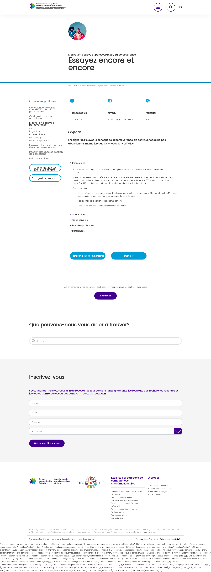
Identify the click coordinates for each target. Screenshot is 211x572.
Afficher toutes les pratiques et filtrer (45, 168)
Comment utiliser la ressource (159, 489)
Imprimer (128, 256)
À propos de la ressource (158, 486)
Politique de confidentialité (147, 539)
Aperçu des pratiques (45, 178)
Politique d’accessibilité (170, 539)
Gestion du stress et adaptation (41, 117)
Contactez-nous (154, 494)
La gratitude (35, 131)
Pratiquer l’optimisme (39, 141)
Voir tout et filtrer (117, 518)
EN (180, 7)
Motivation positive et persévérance (42, 124)
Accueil (70, 86)
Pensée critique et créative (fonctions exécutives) (45, 146)
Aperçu (32, 128)
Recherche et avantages (157, 492)
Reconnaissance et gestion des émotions (46, 153)
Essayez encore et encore (116, 86)
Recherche (108, 295)
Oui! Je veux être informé (47, 443)
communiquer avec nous (146, 532)
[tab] (125, 163)
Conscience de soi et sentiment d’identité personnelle (42, 110)
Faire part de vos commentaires (88, 256)
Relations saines (39, 158)
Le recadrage (35, 138)
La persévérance (37, 134)
